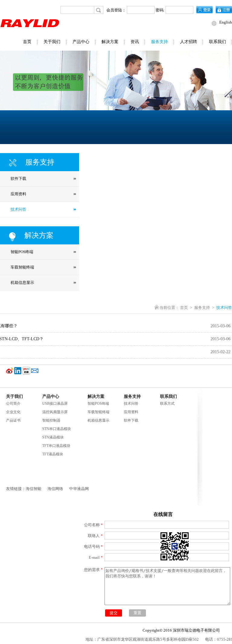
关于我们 (52, 41)
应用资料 (131, 412)
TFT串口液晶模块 (56, 446)
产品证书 (13, 420)
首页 (27, 41)
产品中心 (80, 41)
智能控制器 (51, 420)
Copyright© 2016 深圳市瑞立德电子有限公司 (181, 630)
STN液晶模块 (53, 437)
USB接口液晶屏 (55, 403)
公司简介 (13, 403)
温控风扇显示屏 (55, 412)
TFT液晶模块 (52, 454)
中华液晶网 (79, 488)
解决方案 (110, 41)
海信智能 (33, 488)
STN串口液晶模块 (56, 429)
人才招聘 (188, 41)
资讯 (134, 41)
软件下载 (131, 420)
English (225, 22)
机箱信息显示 (98, 420)
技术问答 (131, 403)
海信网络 (55, 488)
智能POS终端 (98, 403)
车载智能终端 (98, 412)
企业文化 (13, 412)
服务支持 (159, 41)
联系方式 (167, 403)
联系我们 (217, 41)
